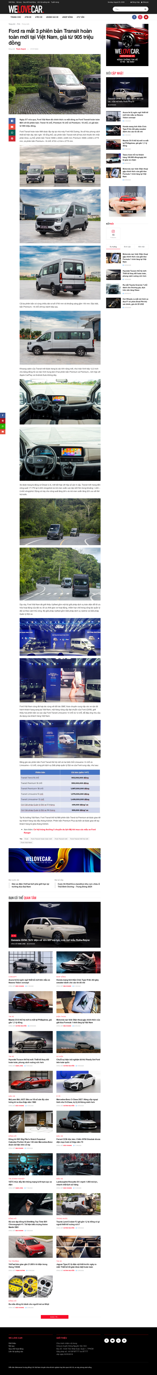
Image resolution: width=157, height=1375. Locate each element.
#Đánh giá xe (52, 17)
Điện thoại (61, 1016)
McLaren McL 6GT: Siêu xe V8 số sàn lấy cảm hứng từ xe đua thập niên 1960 (29, 1100)
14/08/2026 (80, 1228)
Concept (13, 976)
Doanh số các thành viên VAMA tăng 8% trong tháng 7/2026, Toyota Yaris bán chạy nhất (77, 1305)
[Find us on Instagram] (140, 17)
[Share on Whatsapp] (12, 133)
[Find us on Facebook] (134, 17)
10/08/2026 (77, 1350)
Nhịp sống (61, 976)
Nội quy (19, 2)
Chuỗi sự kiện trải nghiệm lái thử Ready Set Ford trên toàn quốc (78, 1061)
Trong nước (25, 24)
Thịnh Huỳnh (21, 49)
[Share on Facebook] (12, 121)
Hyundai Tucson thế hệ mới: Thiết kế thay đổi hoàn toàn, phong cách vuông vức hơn (29, 1061)
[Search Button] (145, 9)
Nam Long (22, 944)
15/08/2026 (77, 1188)
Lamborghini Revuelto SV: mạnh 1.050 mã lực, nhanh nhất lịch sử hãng (77, 1183)
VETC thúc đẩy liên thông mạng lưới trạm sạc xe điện (30, 1183)
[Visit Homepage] (26, 9)
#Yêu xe (38, 17)
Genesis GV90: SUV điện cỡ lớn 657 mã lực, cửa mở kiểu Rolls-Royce (50, 940)
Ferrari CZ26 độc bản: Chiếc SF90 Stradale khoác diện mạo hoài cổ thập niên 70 (78, 1140)
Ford (26, 839)
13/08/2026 (30, 1270)
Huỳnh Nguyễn (21, 1026)
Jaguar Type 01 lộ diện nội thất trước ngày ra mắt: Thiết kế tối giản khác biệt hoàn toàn (76, 1265)
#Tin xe (28, 17)
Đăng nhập (136, 2)
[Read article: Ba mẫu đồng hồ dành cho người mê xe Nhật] (31, 1287)
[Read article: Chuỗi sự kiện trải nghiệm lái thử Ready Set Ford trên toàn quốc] (78, 1042)
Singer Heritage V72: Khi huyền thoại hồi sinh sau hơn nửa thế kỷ (76, 1345)
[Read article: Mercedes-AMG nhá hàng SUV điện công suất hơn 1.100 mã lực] (31, 1326)
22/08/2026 (31, 944)
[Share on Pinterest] (12, 138)
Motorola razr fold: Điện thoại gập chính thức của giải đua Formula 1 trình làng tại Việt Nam (78, 1021)
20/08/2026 (32, 1026)
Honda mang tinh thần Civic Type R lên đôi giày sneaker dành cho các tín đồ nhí (77, 981)
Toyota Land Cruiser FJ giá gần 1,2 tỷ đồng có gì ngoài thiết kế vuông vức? (78, 1223)
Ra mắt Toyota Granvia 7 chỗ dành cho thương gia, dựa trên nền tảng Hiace (135, 287)
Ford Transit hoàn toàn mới (41, 839)
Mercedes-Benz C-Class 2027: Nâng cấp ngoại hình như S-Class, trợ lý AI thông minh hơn (77, 1100)
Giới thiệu (12, 2)
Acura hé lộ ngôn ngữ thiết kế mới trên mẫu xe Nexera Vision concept (29, 981)
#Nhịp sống (67, 17)
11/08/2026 (29, 1350)
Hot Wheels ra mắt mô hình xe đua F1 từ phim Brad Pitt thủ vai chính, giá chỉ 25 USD (135, 301)
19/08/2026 (29, 1066)
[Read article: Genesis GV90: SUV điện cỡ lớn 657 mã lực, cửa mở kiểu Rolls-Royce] (55, 925)
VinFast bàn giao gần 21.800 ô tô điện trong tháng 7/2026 (28, 1265)
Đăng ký (145, 2)
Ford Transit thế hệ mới (79, 839)
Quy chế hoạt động (29, 2)
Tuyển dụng (55, 2)
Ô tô (18, 24)
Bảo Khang (20, 986)
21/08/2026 (29, 986)
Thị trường (14, 1261)
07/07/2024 (34, 49)
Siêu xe (12, 1096)
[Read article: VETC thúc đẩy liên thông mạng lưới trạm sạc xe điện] (31, 1164)
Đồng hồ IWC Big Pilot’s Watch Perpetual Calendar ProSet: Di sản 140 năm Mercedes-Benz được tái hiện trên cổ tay (30, 1142)
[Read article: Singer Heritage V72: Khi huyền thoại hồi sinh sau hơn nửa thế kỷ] (78, 1326)
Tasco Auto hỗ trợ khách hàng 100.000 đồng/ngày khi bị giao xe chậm (134, 157)
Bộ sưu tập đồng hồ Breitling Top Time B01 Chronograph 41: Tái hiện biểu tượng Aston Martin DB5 (28, 1224)
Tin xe (11, 1016)
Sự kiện (59, 1056)
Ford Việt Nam (26, 842)
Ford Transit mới (61, 839)
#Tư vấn (80, 17)
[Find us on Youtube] (146, 17)
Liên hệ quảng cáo (43, 2)
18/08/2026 (80, 1106)
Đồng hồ (12, 1136)
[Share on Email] (12, 127)
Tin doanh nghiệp (17, 1178)
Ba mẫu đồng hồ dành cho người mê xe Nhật (29, 1304)
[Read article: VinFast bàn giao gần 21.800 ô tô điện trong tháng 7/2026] (31, 1247)
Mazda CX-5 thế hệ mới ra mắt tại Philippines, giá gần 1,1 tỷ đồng (30, 1021)
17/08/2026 (77, 1145)
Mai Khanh (67, 986)
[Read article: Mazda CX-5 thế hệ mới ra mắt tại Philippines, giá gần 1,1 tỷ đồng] (31, 1002)
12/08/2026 (80, 1270)
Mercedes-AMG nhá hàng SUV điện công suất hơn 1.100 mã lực (29, 1345)
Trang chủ (16, 17)
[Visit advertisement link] (55, 860)
